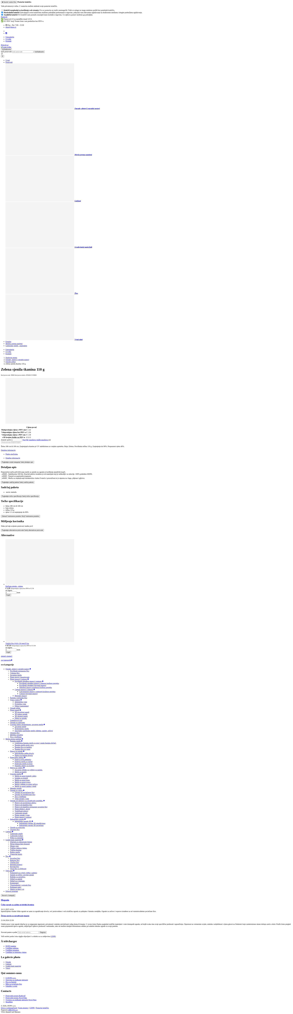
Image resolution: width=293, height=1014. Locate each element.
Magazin (5, 900)
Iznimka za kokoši (21, 778)
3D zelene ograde (21, 714)
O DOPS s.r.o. (10, 978)
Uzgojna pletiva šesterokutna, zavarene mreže (26, 725)
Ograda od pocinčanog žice (24, 792)
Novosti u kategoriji (8, 895)
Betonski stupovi (21, 696)
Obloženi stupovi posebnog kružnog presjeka (35, 687)
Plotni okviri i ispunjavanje (19, 677)
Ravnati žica (14, 867)
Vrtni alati (9, 871)
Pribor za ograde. (21, 718)
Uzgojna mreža (16, 774)
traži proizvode (6, 52)
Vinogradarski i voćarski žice (20, 885)
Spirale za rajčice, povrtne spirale (22, 875)
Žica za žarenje (10, 982)
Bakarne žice (14, 860)
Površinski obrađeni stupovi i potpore (28, 681)
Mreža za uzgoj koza (22, 780)
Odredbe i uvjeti (11, 986)
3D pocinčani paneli (22, 712)
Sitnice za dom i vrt (17, 889)
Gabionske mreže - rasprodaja (16, 346)
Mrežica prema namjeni (13, 344)
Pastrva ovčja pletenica (23, 760)
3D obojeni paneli (21, 716)
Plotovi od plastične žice (23, 805)
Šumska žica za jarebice (23, 747)
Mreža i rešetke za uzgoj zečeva (26, 784)
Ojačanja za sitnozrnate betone (21, 842)
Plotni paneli (15, 710)
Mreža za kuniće (21, 772)
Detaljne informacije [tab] (12, 458)
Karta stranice (23, 1008)
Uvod (7, 60)
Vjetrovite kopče (16, 854)
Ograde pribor (15, 708)
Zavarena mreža (16, 675)
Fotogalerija (9, 37)
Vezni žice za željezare (18, 869)
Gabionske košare (16, 836)
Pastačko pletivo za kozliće (24, 766)
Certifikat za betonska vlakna (15, 952)
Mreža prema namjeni (13, 739)
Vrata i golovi (15, 700)
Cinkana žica (14, 673)
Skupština (9, 1002)
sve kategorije (6, 660)
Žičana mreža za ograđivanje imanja (15, 916)
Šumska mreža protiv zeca (24, 745)
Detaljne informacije (8, 450)
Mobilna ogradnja (16, 735)
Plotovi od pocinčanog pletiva (25, 803)
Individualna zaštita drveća (24, 753)
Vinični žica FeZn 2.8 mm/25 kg (17, 643)
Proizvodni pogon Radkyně (15, 996)
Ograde (8, 962)
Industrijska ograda (17, 819)
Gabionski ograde (21, 813)
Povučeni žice (15, 858)
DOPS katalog (10, 946)
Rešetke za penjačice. (18, 877)
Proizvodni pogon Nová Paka (16, 998)
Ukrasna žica (14, 733)
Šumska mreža (15, 741)
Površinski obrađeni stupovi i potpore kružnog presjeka (39, 683)
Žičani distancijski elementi (20, 844)
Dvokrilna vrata (20, 704)
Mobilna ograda (16, 788)
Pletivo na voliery (16, 768)
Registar (43, 932)
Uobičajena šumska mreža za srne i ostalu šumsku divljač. (35, 743)
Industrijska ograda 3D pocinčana (31, 825)
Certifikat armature (12, 950)
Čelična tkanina (15, 850)
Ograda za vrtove (16, 790)
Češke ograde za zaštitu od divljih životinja (17, 905)
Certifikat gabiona (11, 948)
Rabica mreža (15, 852)
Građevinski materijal (13, 966)
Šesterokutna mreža (22, 729)
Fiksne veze (14, 846)
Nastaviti (4, 17)
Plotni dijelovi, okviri (22, 809)
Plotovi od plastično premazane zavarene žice (31, 807)
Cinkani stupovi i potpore (24, 690)
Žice (7, 856)
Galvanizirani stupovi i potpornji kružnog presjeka (37, 692)
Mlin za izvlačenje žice (13, 984)
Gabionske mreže (16, 834)
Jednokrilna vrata (21, 702)
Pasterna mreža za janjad (23, 762)
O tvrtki (8, 39)
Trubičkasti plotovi (21, 811)
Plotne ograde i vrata (22, 815)
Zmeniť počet (6, 440)
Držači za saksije (16, 879)
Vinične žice (14, 862)
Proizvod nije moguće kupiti (11, 442)
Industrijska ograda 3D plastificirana (32, 823)
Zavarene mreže (20, 727)
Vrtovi (7, 968)
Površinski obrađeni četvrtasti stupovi (32, 685)
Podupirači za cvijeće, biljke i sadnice (23, 873)
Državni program (11, 891)
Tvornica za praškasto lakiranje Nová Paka (20, 1000)
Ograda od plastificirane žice (25, 795)
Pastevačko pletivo (17, 757)
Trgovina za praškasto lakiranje (16, 980)
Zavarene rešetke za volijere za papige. (29, 770)
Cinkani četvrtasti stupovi (28, 694)
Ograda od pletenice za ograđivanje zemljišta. (26, 801)
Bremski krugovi (16, 865)
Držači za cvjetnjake (17, 881)
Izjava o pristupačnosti (9, 1008)
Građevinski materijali (13, 840)
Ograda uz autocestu (17, 722)
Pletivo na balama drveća (24, 755)
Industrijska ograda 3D (23, 821)
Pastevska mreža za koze (24, 764)
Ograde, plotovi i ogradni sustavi (17, 669)
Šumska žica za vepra (22, 749)
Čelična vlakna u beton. (18, 848)
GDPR (53, 936)
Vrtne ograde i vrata (22, 799)
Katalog (8, 342)
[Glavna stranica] (6, 47)
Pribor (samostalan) (22, 706)
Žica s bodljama (16, 737)
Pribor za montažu (16, 838)
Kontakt (8, 41)
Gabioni (8, 832)
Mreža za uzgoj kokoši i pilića (25, 776)
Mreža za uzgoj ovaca (22, 782)
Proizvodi (8, 62)
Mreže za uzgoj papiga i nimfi (25, 786)
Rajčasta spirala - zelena (14, 586)
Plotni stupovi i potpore (18, 679)
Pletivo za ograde (16, 751)
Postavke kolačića (42, 1008)
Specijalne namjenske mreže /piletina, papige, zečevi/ (34, 731)
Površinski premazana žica (19, 671)
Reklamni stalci (15, 887)
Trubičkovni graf (16, 720)
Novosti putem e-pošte (9, 932)
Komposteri (14, 883)
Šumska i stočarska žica (18, 698)
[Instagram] (6, 33)
